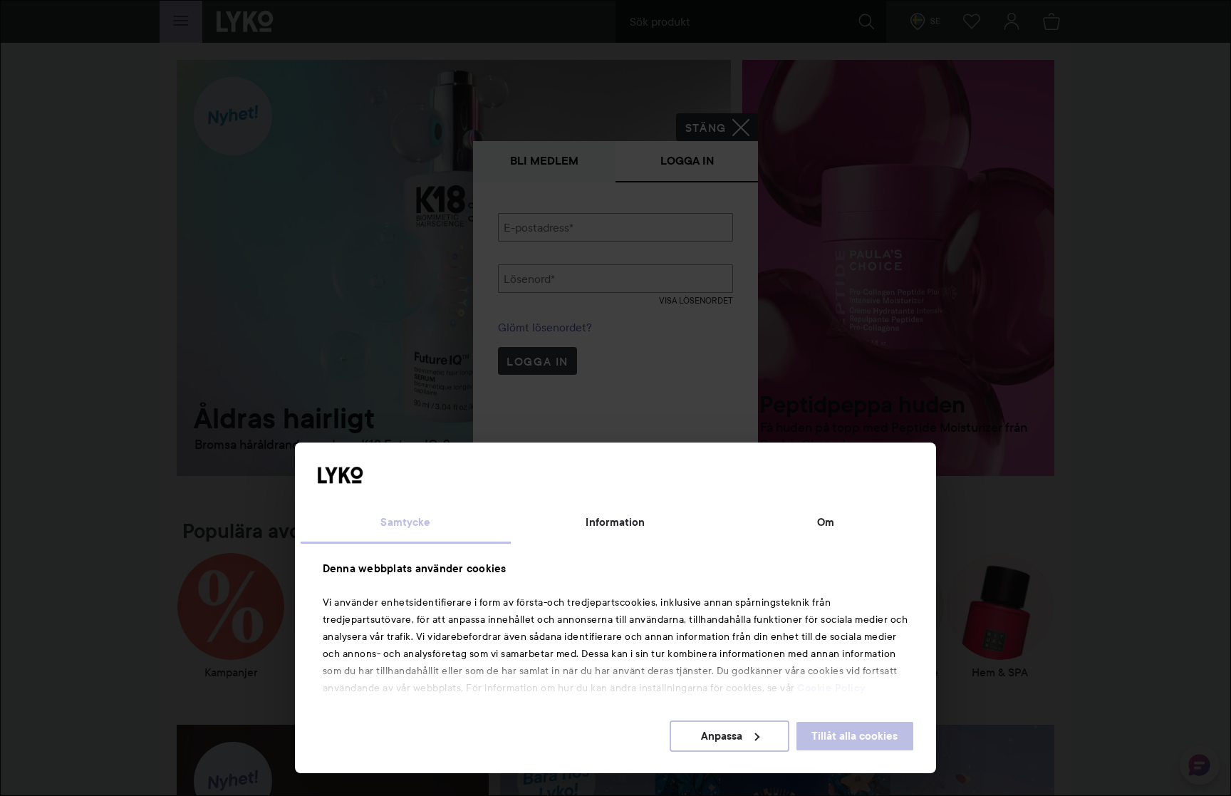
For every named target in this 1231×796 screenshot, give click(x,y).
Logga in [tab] (687, 160)
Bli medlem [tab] (544, 160)
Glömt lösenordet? (545, 327)
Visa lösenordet (696, 300)
